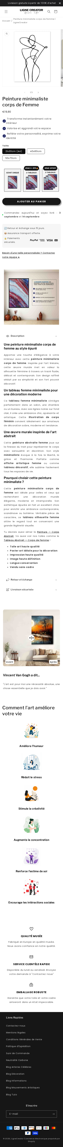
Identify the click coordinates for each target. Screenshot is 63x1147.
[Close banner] (59, 3)
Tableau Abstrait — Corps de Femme (26, 540)
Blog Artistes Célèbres (18, 1067)
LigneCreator (17, 1138)
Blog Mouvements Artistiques (23, 1087)
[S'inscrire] (53, 1114)
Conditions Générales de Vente (24, 1039)
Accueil (6, 20)
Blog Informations (16, 1080)
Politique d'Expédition (18, 1046)
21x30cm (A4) (14, 151)
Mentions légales (16, 1032)
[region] (31, 3)
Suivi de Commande (18, 1053)
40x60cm (36, 151)
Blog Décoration (15, 1073)
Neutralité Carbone (17, 1060)
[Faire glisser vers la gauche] (24, 92)
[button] (6, 11)
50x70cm (11, 158)
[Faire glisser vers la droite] (38, 92)
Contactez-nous (15, 1025)
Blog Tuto (11, 1094)
